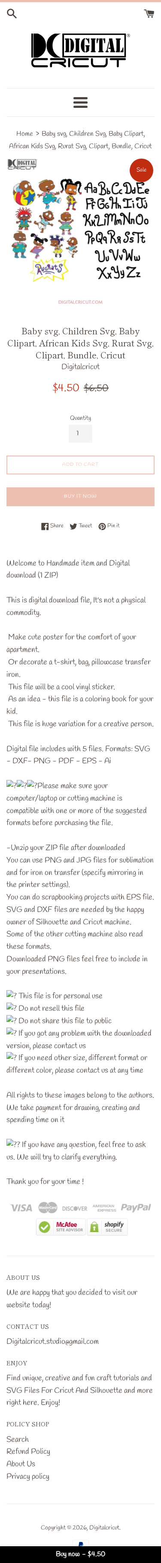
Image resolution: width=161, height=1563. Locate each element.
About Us (20, 1464)
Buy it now (80, 496)
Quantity (80, 418)
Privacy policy (27, 1476)
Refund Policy (28, 1452)
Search (17, 1440)
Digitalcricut (104, 1528)
